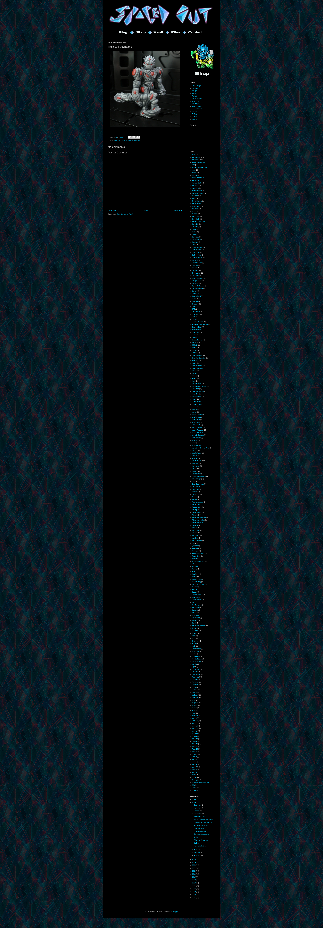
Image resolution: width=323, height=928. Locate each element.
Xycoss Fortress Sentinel (200, 782)
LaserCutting (196, 402)
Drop (193, 306)
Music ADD (195, 101)
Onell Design (196, 86)
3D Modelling (196, 157)
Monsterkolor (196, 445)
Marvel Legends (197, 414)
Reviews (195, 566)
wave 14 (195, 731)
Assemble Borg (197, 191)
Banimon (195, 93)
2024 (194, 859)
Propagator (195, 535)
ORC (193, 481)
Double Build (196, 296)
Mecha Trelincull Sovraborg (203, 819)
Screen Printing (197, 595)
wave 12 (195, 726)
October (197, 811)
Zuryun (194, 790)
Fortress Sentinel (197, 322)
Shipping (195, 610)
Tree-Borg (195, 677)
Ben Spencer (196, 203)
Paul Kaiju (195, 104)
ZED (193, 785)
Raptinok (195, 548)
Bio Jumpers (196, 206)
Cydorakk (195, 270)
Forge (194, 319)
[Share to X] (133, 137)
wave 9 (194, 772)
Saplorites (195, 589)
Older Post (178, 210)
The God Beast (197, 659)
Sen (193, 602)
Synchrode (195, 651)
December (197, 805)
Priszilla (194, 528)
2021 (194, 868)
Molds (194, 443)
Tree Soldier (196, 674)
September (198, 814)
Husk (193, 381)
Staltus (194, 628)
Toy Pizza (195, 111)
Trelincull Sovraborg (201, 831)
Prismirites (195, 525)
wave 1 (194, 718)
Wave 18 (195, 741)
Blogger (175, 912)
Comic (194, 245)
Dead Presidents (197, 278)
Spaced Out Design (198, 625)
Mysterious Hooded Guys (200, 448)
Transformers (196, 669)
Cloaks (194, 234)
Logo (193, 407)
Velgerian (130, 140)
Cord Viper (195, 252)
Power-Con (196, 505)
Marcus (194, 409)
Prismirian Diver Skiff (199, 517)
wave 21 (195, 751)
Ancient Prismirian (198, 178)
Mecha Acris (196, 422)
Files (193, 317)
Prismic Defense (197, 512)
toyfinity (194, 664)
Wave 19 (137, 140)
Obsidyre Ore (196, 474)
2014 (194, 889)
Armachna (195, 188)
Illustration (195, 389)
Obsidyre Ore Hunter (199, 476)
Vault (193, 700)
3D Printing (195, 160)
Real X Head (196, 106)
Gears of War (196, 329)
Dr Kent (194, 299)
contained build (197, 250)
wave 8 (194, 770)
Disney (194, 291)
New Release (196, 461)
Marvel (194, 412)
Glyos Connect (197, 99)
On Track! (197, 843)
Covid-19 (195, 260)
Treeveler (195, 682)
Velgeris (194, 705)
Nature (194, 451)
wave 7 (194, 767)
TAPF (193, 654)
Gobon (194, 348)
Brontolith (195, 224)
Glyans (194, 337)
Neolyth (194, 456)
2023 (194, 862)
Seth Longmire (197, 605)
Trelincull (124, 140)
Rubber (194, 577)
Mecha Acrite (196, 425)
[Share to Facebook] (136, 137)
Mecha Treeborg (197, 430)
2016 (194, 883)
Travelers (195, 672)
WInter (194, 775)
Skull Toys (195, 615)
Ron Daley (195, 574)
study (193, 646)
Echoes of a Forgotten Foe (203, 822)
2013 (194, 892)
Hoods (194, 378)
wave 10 (195, 721)
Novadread (195, 466)
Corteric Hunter (197, 257)
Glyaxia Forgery (197, 340)
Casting (194, 229)
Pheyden (195, 499)
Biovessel (195, 209)
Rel (193, 564)
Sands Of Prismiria (198, 584)
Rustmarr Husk (197, 579)
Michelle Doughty (198, 435)
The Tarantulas (197, 109)
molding (194, 440)
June (196, 850)
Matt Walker (196, 420)
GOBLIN (194, 345)
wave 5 (194, 762)
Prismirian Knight (198, 520)
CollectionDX (196, 240)
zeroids (194, 788)
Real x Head (196, 556)
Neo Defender (196, 453)
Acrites (194, 173)
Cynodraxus (196, 273)
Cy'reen (194, 268)
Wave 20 (195, 749)
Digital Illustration (198, 286)
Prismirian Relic (197, 523)
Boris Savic (195, 219)
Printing (194, 510)
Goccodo (195, 350)
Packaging (195, 489)
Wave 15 (195, 734)
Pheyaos (195, 497)
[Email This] (129, 137)
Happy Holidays (197, 368)
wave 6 (194, 764)
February (197, 853)
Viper (193, 713)
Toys (193, 667)
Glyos (115, 140)
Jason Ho (195, 394)
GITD (193, 335)
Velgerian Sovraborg (201, 840)
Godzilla (194, 353)
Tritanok (194, 690)
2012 (194, 895)
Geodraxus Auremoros (201, 834)
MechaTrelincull (197, 432)
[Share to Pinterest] (138, 137)
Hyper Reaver (196, 384)
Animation (195, 180)
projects (194, 533)
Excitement (195, 314)
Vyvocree (195, 716)
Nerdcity (194, 458)
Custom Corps (197, 263)
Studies (194, 643)
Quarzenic (195, 546)
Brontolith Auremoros (201, 825)
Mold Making (196, 438)
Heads (194, 371)
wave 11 (194, 723)
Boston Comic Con (198, 221)
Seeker (196, 837)
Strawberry (195, 641)
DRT (193, 309)
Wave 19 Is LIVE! (199, 816)
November (197, 808)
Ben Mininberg (197, 201)
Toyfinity (194, 114)
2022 (194, 865)
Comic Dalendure (198, 247)
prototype (195, 538)
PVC (119, 140)
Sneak (194, 623)
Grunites (195, 360)
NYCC (194, 469)
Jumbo (194, 399)
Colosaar (195, 242)
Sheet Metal (196, 607)
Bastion (194, 198)
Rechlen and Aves (198, 561)
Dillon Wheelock (197, 288)
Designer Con (196, 281)
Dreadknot (195, 301)
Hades (194, 363)
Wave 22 (195, 754)
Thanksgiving (196, 656)
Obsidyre (195, 471)
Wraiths (194, 777)
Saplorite (195, 587)
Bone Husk (195, 216)
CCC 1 (194, 232)
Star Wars (195, 631)
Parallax (194, 492)
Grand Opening (197, 355)
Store (193, 636)
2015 (194, 886)
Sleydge (194, 620)
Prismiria (195, 515)
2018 (194, 877)
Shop (193, 613)
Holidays (195, 376)
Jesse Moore (196, 396)
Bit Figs (194, 91)
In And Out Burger (198, 391)
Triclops (194, 116)
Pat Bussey (195, 494)
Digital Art (195, 283)
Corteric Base (196, 255)
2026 (194, 799)
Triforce (194, 687)
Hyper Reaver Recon (199, 386)
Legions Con (196, 404)
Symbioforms (196, 649)
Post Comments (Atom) (125, 214)
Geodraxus (195, 332)
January (197, 855)
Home (145, 210)
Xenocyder (195, 780)
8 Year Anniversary (198, 162)
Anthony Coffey (197, 183)
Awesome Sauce (197, 193)
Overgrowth (196, 486)
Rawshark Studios (198, 553)
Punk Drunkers (197, 540)
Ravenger (195, 551)
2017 (194, 880)
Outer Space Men (198, 484)
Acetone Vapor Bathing (200, 167)
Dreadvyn (195, 304)
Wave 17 (195, 739)
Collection (195, 237)
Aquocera (195, 186)
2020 (194, 871)
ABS (193, 165)
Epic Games (196, 312)
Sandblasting (196, 582)
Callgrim (195, 88)
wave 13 (195, 728)
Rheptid (194, 569)
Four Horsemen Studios (200, 324)
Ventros (194, 708)
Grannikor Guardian (198, 358)
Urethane (195, 697)
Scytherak (195, 597)
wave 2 (194, 746)
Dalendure (195, 275)
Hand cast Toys (197, 366)
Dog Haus (195, 294)
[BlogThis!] (131, 137)
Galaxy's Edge (197, 327)
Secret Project (196, 600)
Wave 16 (195, 736)
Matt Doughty (196, 417)
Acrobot (194, 175)
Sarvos (194, 592)
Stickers (194, 633)
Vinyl (193, 710)
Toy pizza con (196, 661)
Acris (193, 170)
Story (193, 638)
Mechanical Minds (200, 846)
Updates (195, 695)
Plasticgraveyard (197, 502)
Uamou (194, 119)
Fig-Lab (194, 96)
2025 (194, 802)
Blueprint (195, 214)
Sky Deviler (196, 618)
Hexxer (194, 373)
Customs (195, 265)
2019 (193, 155)
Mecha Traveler (197, 427)
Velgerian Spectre (200, 828)
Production (195, 530)
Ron (193, 571)
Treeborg (195, 680)
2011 (194, 898)
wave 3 (194, 757)
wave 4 (194, 759)
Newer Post (112, 210)
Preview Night (196, 507)
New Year (195, 463)
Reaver (194, 559)
